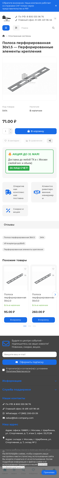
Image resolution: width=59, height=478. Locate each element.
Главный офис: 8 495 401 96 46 (35, 20)
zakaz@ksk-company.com (20, 418)
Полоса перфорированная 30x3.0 (43, 297)
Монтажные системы (19, 36)
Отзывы (9, 224)
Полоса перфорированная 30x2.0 (15, 297)
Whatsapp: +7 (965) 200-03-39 (22, 413)
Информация (12, 380)
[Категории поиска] (16, 28)
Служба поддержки (16, 389)
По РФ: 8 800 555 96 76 (31, 16)
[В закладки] (25, 268)
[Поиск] (53, 27)
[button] (4, 294)
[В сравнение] (25, 275)
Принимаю (49, 472)
